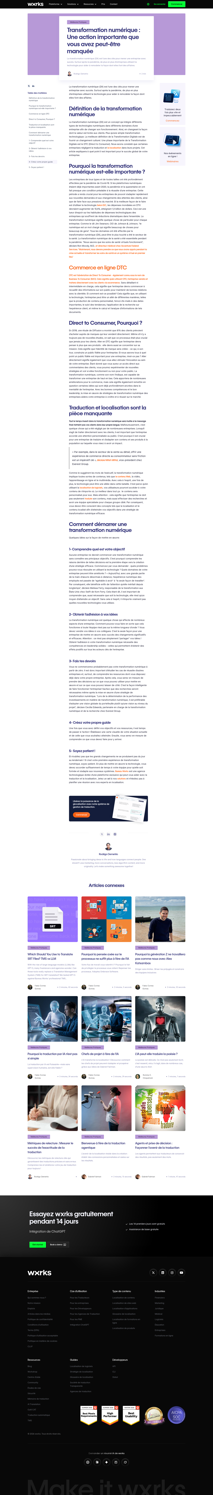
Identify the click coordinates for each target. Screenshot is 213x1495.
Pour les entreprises (79, 1303)
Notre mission (34, 1303)
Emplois (31, 1308)
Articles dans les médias (39, 1314)
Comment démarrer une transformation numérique (40, 134)
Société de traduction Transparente (80, 1384)
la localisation (114, 147)
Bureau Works (121, 771)
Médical (158, 1314)
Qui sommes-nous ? (37, 1298)
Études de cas (34, 1388)
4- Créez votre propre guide (41, 162)
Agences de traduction (80, 1391)
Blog (30, 1366)
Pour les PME (76, 1319)
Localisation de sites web (124, 1303)
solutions (121, 778)
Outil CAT (32, 1410)
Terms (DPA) (33, 1330)
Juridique (159, 1308)
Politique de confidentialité (40, 1319)
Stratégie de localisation (81, 1372)
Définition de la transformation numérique (42, 99)
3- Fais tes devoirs (36, 156)
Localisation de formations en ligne (126, 1321)
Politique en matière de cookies (42, 1341)
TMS (30, 1420)
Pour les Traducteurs (79, 1298)
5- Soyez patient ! (36, 167)
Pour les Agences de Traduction (85, 1314)
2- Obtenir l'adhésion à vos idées (40, 149)
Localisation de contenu (123, 1298)
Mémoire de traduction (38, 1399)
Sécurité (31, 1393)
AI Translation (34, 1404)
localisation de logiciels (91, 487)
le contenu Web (123, 476)
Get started (37, 1244)
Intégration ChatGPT (79, 1325)
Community (33, 1382)
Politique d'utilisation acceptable (43, 1335)
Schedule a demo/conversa (71, 1245)
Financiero (160, 1298)
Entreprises (160, 1330)
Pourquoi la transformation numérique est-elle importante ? (42, 107)
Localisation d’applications (124, 1308)
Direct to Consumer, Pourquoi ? (42, 119)
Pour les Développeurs (80, 1308)
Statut (115, 1377)
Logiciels (159, 1319)
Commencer (176, 4)
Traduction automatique (39, 1415)
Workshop (32, 1372)
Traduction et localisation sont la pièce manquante (41, 126)
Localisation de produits (123, 1328)
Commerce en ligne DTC (39, 114)
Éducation (159, 1325)
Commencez (172, 120)
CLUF (30, 1346)
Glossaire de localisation (123, 1314)
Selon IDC (101, 205)
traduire (88, 498)
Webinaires (172, 161)
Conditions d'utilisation (38, 1325)
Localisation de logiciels (81, 1366)
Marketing (159, 1303)
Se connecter (159, 4)
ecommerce (114, 282)
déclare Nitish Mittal (107, 460)
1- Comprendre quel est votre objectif (41, 141)
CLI (113, 1372)
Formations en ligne (164, 1335)
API (113, 1366)
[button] (55, 4)
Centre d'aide (34, 1377)
